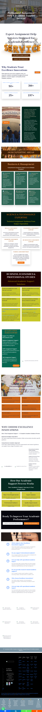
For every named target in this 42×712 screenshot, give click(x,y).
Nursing (20, 667)
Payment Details (24, 693)
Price (28, 688)
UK (31, 667)
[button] (3, 708)
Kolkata (35, 661)
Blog (28, 661)
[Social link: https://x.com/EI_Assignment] (7, 684)
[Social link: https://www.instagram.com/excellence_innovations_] (10, 683)
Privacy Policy (4, 693)
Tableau (24, 674)
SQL (23, 683)
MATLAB (24, 667)
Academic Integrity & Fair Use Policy (22, 694)
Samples (27, 674)
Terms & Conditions (12, 693)
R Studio (24, 664)
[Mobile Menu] (21, 2)
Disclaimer (18, 693)
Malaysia (31, 674)
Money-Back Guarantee (9, 694)
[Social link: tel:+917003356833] (7, 683)
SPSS (23, 661)
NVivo (23, 677)
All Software (24, 688)
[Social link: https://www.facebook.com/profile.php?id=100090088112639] (10, 684)
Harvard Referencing (27, 671)
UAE (31, 661)
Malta (32, 688)
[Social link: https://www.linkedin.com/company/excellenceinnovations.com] (12, 683)
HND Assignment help (29, 309)
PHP (23, 684)
